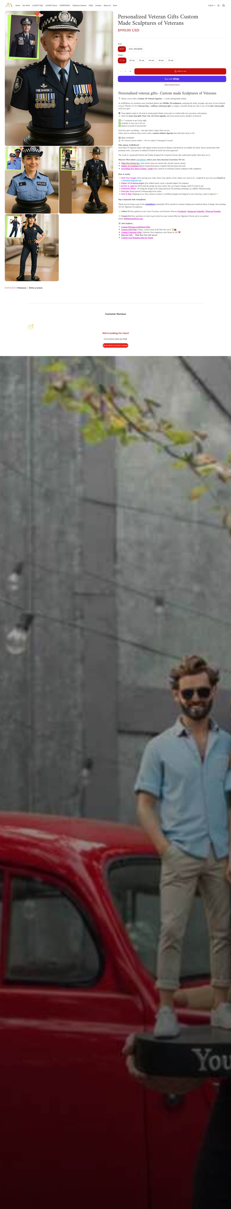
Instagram (192, 211)
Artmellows (150, 204)
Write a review (36, 288)
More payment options (172, 85)
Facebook (182, 211)
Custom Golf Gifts (128, 229)
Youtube (217, 211)
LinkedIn (200, 211)
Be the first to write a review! (115, 345)
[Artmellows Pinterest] (213, 211)
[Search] (218, 5)
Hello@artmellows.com (133, 218)
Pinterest (209, 211)
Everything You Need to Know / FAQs (137, 168)
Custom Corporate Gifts (131, 232)
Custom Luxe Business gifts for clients (137, 238)
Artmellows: (141, 159)
